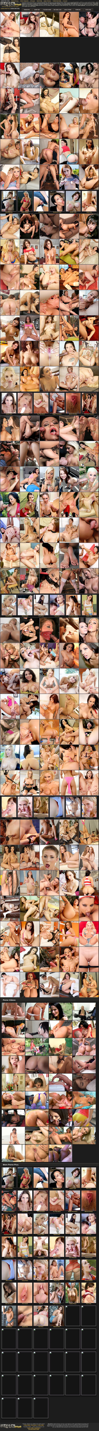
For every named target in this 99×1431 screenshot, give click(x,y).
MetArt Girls (56, 1326)
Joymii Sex (25, 1326)
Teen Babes (9, 1326)
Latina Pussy (72, 1303)
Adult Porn (67, 9)
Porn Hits (27, 9)
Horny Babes (89, 818)
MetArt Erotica (73, 414)
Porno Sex (57, 1280)
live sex (65, 1)
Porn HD (78, 9)
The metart (25, 1303)
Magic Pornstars (57, 414)
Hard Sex (37, 9)
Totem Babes (25, 212)
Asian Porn (73, 818)
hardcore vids (15, 8)
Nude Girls (89, 616)
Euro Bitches (9, 212)
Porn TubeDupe (24, 1)
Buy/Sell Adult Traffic (33, 1429)
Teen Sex (32, 1)
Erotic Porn (9, 414)
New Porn (39, 1)
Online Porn (41, 1257)
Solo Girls (25, 1234)
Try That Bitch (41, 414)
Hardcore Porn (57, 212)
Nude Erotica (47, 1)
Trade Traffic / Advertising (33, 1428)
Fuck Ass (88, 9)
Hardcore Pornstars (9, 1211)
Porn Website (25, 818)
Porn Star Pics (57, 1303)
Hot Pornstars (25, 414)
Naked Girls (25, 616)
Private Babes (89, 1280)
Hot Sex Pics (8, 1303)
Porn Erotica (14, 1)
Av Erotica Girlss (73, 616)
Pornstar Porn (57, 1)
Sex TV (41, 1303)
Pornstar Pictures (89, 414)
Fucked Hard (47, 9)
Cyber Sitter (41, 1425)
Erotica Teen (9, 818)
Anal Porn (41, 616)
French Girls (9, 616)
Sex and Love (57, 9)
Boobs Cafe (73, 212)
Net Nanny (34, 1425)
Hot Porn (40, 1326)
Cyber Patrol (27, 1425)
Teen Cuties (57, 818)
